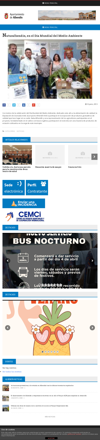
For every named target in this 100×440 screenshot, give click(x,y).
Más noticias (50, 417)
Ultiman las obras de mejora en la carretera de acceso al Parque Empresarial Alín (39, 406)
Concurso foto (74, 167)
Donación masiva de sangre (48, 167)
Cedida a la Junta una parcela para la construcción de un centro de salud (16, 169)
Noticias (20, 131)
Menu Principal (51, 3)
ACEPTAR (51, 438)
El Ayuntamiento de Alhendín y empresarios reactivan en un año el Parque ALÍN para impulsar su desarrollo (49, 396)
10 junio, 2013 (92, 104)
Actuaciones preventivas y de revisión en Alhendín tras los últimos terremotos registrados (42, 385)
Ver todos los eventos (11, 371)
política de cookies (74, 434)
